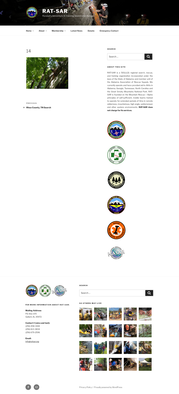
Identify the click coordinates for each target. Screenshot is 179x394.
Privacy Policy (85, 387)
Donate (91, 31)
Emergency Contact (109, 31)
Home (28, 31)
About (41, 31)
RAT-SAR (55, 11)
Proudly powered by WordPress (108, 387)
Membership (57, 31)
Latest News (76, 31)
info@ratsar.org (32, 341)
